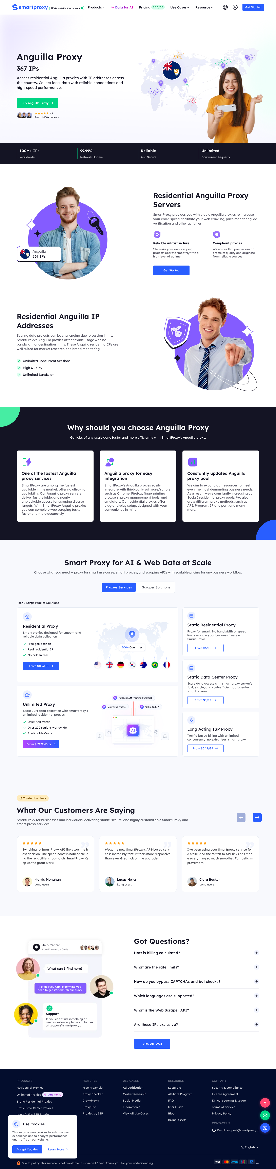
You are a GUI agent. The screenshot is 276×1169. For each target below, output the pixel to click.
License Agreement (225, 1094)
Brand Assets (177, 1120)
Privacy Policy (221, 1113)
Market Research (134, 1094)
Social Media (132, 1100)
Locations (174, 1087)
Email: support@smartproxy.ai (238, 1130)
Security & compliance (227, 1087)
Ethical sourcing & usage (229, 1100)
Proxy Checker (93, 1094)
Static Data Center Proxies (35, 1108)
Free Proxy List (93, 1087)
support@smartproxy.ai (66, 1025)
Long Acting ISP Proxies (33, 1114)
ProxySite (89, 1107)
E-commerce (131, 1107)
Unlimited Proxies (29, 1095)
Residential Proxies (30, 1087)
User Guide (175, 1107)
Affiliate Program (180, 1094)
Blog (171, 1113)
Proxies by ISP (93, 1113)
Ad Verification (133, 1087)
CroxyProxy (91, 1100)
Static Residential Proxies (34, 1101)
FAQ (171, 1100)
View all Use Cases (136, 1113)
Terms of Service (223, 1107)
